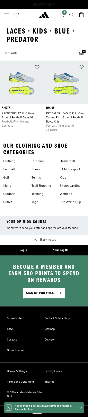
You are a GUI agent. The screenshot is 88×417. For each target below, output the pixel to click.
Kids (63, 177)
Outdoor (9, 194)
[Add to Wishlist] (37, 68)
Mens (7, 186)
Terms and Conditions (21, 381)
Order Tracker (16, 350)
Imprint (49, 381)
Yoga (35, 202)
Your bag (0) (61, 250)
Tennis (36, 177)
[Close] (8, 407)
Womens (66, 194)
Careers (12, 339)
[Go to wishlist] (16, 15)
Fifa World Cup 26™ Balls (70, 203)
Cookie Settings (17, 371)
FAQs (10, 329)
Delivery (49, 339)
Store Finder (15, 318)
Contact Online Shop (57, 318)
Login (23, 250)
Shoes (36, 169)
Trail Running (41, 186)
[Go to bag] (81, 15)
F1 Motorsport (70, 169)
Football (9, 169)
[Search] (72, 15)
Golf (6, 177)
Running (38, 161)
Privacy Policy (53, 371)
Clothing (9, 161)
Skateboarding (70, 186)
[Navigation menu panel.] (6, 15)
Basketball (67, 161)
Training (37, 194)
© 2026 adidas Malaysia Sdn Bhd (24, 394)
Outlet (7, 202)
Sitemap (49, 329)
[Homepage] (44, 16)
